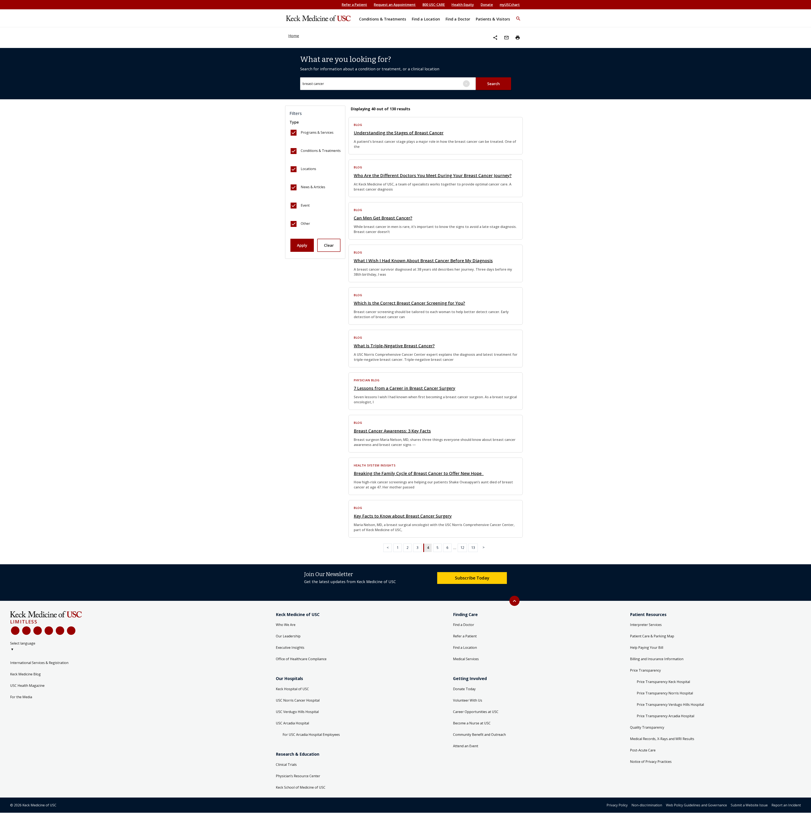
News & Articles (313, 187)
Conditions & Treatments (321, 150)
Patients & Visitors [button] (493, 19)
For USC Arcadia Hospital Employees (311, 734)
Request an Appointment (395, 4)
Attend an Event (465, 746)
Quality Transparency (647, 727)
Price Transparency (645, 670)
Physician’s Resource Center (298, 776)
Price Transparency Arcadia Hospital (665, 716)
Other (305, 223)
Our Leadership (288, 636)
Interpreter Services (646, 624)
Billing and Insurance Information (656, 659)
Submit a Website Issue (749, 805)
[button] (518, 15)
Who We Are (285, 624)
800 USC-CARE (433, 4)
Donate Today (464, 689)
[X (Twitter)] (26, 631)
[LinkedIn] (49, 631)
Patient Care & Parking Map (652, 636)
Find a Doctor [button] (457, 19)
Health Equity (463, 4)
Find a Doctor (463, 624)
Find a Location (465, 647)
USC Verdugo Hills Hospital (297, 711)
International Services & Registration (39, 662)
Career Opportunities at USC (475, 711)
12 (462, 547)
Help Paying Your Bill (646, 647)
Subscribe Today (472, 578)
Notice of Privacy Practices (651, 761)
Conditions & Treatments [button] (382, 19)
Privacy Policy (617, 805)
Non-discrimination (646, 805)
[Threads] (71, 631)
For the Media (21, 697)
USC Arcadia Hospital (292, 723)
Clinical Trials (286, 764)
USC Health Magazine (27, 685)
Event (305, 205)
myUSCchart (510, 4)
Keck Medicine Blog (25, 674)
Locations (308, 168)
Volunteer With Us (467, 700)
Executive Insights (290, 647)
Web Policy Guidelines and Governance (696, 805)
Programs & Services (317, 132)
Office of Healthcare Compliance (301, 659)
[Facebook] (15, 631)
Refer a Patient (354, 4)
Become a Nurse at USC (472, 723)
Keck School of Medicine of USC (300, 787)
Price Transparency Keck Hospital (663, 681)
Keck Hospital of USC (292, 689)
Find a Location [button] (426, 19)
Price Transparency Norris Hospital (665, 693)
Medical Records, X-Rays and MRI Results (662, 738)
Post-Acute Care (643, 750)
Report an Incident (786, 805)
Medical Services (466, 659)
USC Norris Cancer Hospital (298, 700)
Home (293, 35)
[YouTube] (38, 631)
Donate (487, 4)
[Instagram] (60, 631)
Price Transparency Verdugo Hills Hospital (670, 704)
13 (473, 547)
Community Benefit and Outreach (479, 734)
